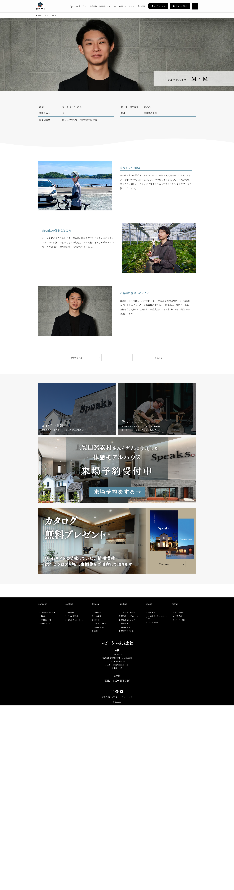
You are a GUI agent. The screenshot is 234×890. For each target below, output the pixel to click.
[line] (117, 692)
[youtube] (121, 692)
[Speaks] (40, 6)
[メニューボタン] (195, 6)
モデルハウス (159, 6)
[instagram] (112, 692)
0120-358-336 (121, 680)
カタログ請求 (181, 6)
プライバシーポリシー (110, 697)
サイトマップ (127, 697)
